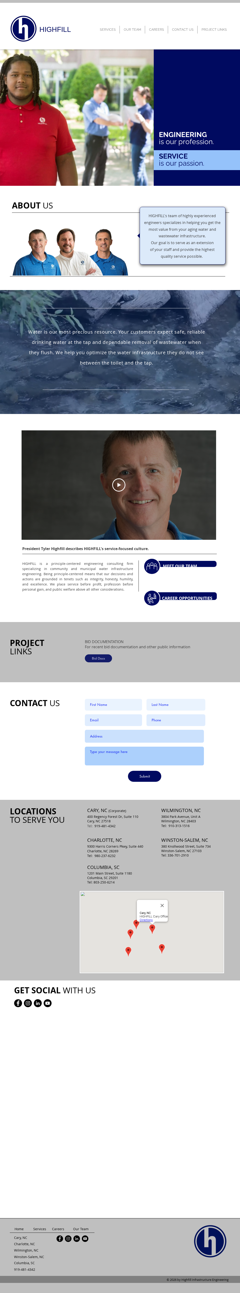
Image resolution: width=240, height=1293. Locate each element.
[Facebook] (18, 1003)
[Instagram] (28, 1003)
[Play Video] (118, 485)
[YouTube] (48, 1003)
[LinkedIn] (38, 1003)
